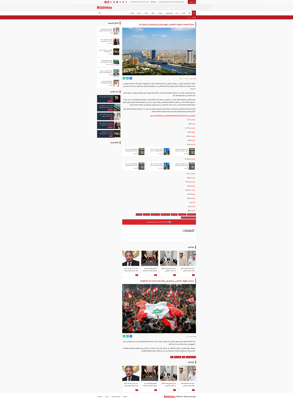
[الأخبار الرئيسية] (97, 23)
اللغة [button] (132, 13)
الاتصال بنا (99, 396)
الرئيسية (194, 17)
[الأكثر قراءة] (97, 142)
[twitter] (127, 78)
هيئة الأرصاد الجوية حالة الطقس (188, 217)
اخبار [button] (177, 13)
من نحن (107, 396)
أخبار (189, 17)
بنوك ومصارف (169, 13)
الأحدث (146, 13)
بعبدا (183, 357)
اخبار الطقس (139, 214)
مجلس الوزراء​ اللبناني (191, 357)
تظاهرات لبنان (177, 357)
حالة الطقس (174, 214)
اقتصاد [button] (183, 13)
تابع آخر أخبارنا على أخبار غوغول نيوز (157, 221)
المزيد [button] (139, 13)
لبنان (172, 357)
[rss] (111, 2)
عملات (153, 13)
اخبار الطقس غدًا (182, 214)
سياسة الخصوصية (115, 396)
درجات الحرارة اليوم (155, 214)
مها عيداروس (192, 79)
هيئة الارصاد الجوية (165, 214)
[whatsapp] (124, 78)
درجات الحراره (146, 214)
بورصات (160, 13)
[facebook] (130, 78)
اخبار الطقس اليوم (191, 214)
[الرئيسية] (189, 13)
